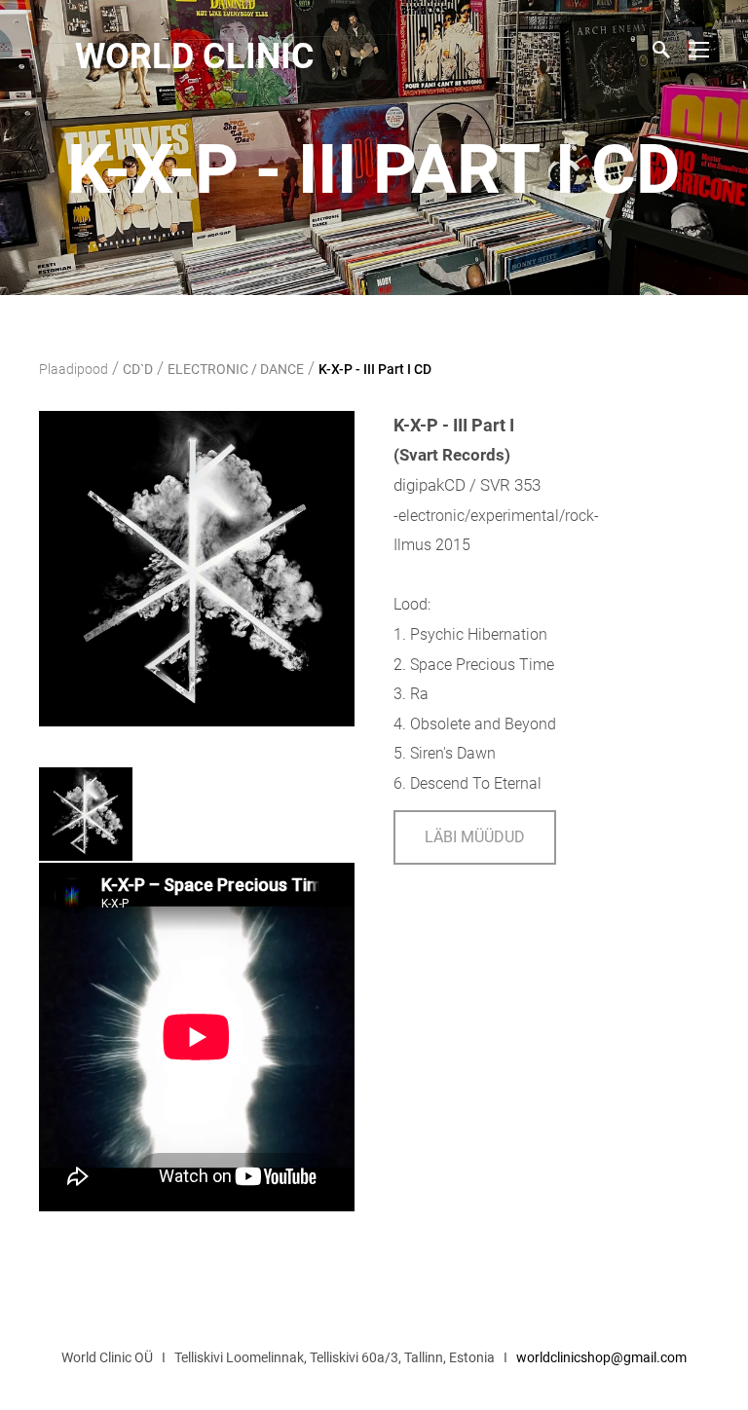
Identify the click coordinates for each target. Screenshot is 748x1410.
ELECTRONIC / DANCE (236, 369)
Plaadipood (73, 369)
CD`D (138, 369)
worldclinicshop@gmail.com (601, 1357)
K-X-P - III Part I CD (374, 369)
